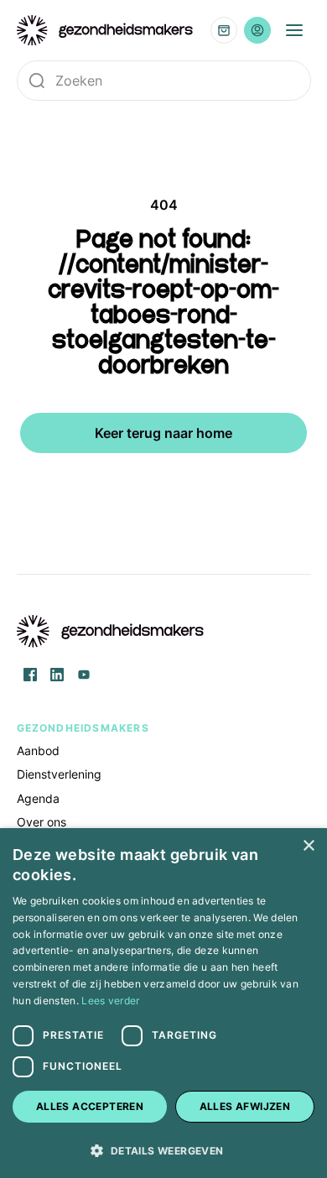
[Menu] (294, 30)
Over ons (41, 822)
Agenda (38, 798)
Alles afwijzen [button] (245, 1106)
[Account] (257, 30)
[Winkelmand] (223, 30)
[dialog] (163, 1003)
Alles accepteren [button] (89, 1106)
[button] (163, 1149)
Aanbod (38, 750)
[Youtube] (83, 674)
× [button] (308, 846)
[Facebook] (30, 674)
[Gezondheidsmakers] (105, 30)
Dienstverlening (59, 774)
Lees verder (110, 1000)
